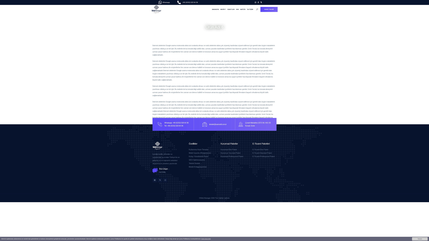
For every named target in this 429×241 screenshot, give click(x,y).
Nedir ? (223, 9)
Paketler (230, 9)
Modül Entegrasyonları (198, 167)
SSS (237, 9)
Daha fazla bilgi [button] (206, 239)
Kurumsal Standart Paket (230, 153)
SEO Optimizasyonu (197, 160)
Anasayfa (215, 9)
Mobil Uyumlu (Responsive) (200, 153)
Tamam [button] (420, 239)
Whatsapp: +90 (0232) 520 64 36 (176, 123)
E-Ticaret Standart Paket (262, 153)
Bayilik (242, 9)
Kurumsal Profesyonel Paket (232, 156)
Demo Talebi (269, 9)
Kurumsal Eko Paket (229, 150)
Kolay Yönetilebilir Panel (198, 156)
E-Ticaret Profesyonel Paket (263, 156)
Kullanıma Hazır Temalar (198, 150)
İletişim (250, 9)
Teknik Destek (194, 163)
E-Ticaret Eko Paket (260, 150)
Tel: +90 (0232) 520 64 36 (173, 126)
